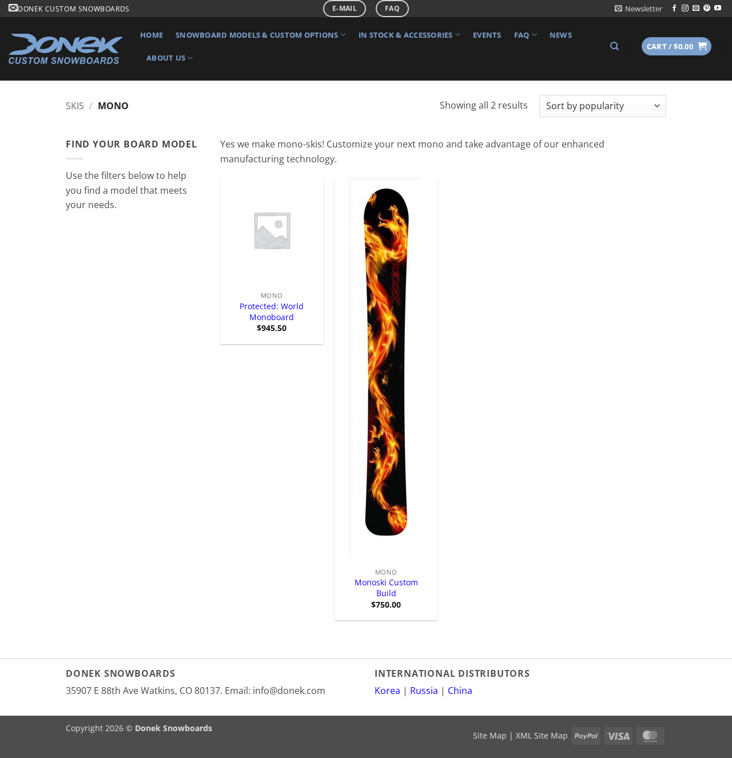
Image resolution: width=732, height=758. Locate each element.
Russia (424, 690)
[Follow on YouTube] (717, 9)
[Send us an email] (696, 9)
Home (151, 35)
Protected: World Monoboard (272, 311)
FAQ (522, 35)
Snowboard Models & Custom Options (257, 35)
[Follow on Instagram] (685, 9)
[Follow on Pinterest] (706, 9)
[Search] (614, 46)
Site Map (490, 735)
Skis (75, 105)
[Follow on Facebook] (674, 9)
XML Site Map (542, 735)
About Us (165, 58)
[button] (638, 8)
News (561, 35)
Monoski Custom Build (386, 588)
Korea (387, 690)
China (460, 690)
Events (487, 35)
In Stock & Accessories (406, 35)
